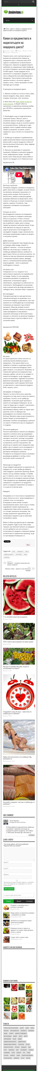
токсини (6, 1055)
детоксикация (7, 1036)
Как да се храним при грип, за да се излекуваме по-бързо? (16, 667)
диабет (15, 1036)
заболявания (7, 1038)
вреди (5, 1033)
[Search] (33, 1)
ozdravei (12, 50)
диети (25, 1036)
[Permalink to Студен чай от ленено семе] (6, 942)
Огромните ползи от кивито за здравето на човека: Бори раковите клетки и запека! (22, 930)
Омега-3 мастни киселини (11, 1028)
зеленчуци (21, 1044)
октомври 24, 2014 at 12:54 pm (17, 822)
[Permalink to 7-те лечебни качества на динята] (19, 614)
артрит (22, 1028)
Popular (8, 901)
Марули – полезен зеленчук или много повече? (18, 563)
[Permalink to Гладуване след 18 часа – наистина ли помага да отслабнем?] (19, 709)
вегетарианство (14, 1030)
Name (5, 862)
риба (25, 554)
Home (7, 29)
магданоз (20, 551)
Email (5, 868)
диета (20, 1036)
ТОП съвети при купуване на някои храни (18, 642)
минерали (11, 1049)
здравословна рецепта (10, 1041)
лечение (17, 1047)
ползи (13, 1052)
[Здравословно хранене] (19, 12)
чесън (22, 1058)
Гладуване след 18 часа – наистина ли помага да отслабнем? (17, 712)
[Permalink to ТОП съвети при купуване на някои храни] (19, 639)
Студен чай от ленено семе (19, 937)
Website (6, 874)
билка (27, 1028)
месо (27, 551)
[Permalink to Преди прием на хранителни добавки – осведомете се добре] (6, 918)
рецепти (19, 1052)
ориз (17, 1049)
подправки (7, 1052)
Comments (29, 901)
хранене (6, 557)
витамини (31, 1030)
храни (18, 1055)
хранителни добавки (27, 1055)
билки (32, 1028)
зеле (13, 551)
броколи (6, 1030)
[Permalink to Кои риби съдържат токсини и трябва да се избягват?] (19, 800)
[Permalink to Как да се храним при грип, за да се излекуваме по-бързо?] (19, 664)
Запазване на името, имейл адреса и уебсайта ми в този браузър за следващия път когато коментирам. (19, 883)
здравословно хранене (10, 1044)
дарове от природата (20, 1033)
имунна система (8, 1047)
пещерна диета (8, 554)
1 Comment (7, 52)
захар (14, 1038)
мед (29, 1047)
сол (24, 1052)
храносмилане (8, 1058)
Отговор (31, 835)
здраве (20, 1038)
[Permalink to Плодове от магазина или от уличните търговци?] (6, 910)
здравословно (22, 1041)
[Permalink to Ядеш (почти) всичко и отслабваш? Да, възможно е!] (19, 754)
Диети (12, 29)
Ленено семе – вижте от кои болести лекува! (18, 569)
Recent (19, 901)
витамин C (23, 1030)
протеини (19, 554)
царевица (16, 1058)
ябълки (28, 1058)
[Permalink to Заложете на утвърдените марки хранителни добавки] (6, 925)
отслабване (23, 1049)
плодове (31, 1049)
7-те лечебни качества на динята (15, 617)
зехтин (27, 1044)
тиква (28, 1052)
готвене (11, 1033)
